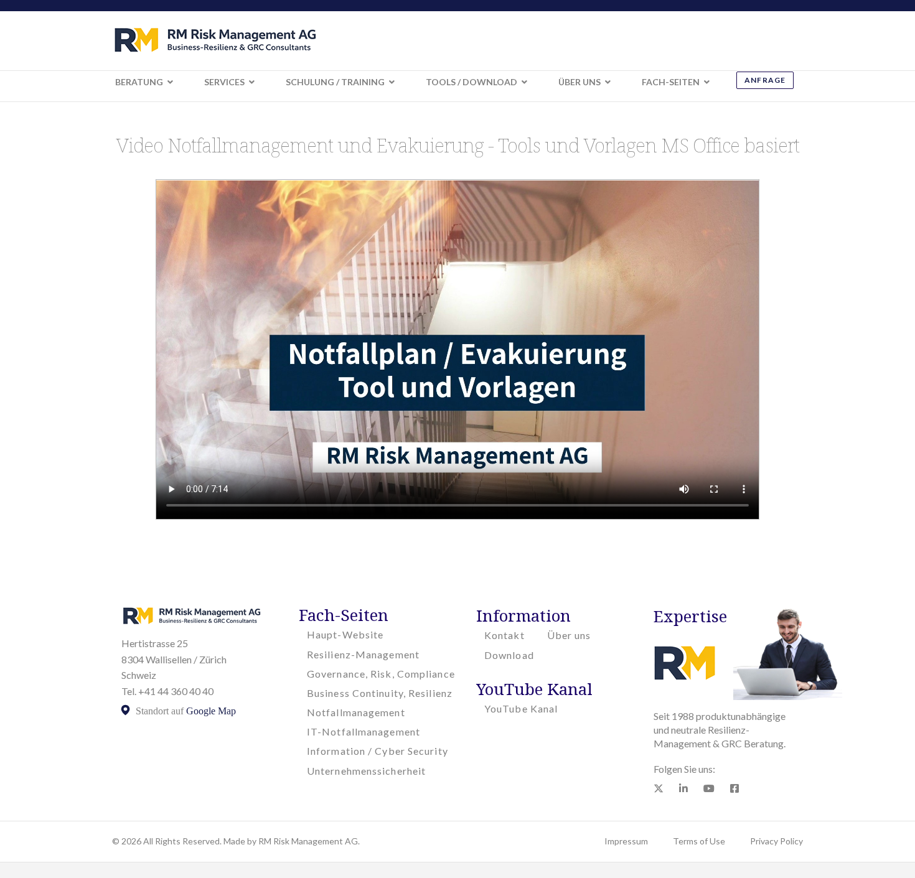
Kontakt (504, 635)
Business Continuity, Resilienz (380, 693)
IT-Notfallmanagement (363, 731)
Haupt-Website (345, 634)
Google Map (211, 711)
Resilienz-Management (363, 654)
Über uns (569, 635)
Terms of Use (699, 841)
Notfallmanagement (356, 712)
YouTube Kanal (521, 708)
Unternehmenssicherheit (366, 771)
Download (509, 655)
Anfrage (765, 80)
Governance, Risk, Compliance (381, 674)
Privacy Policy (776, 841)
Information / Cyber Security (377, 751)
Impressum (626, 841)
